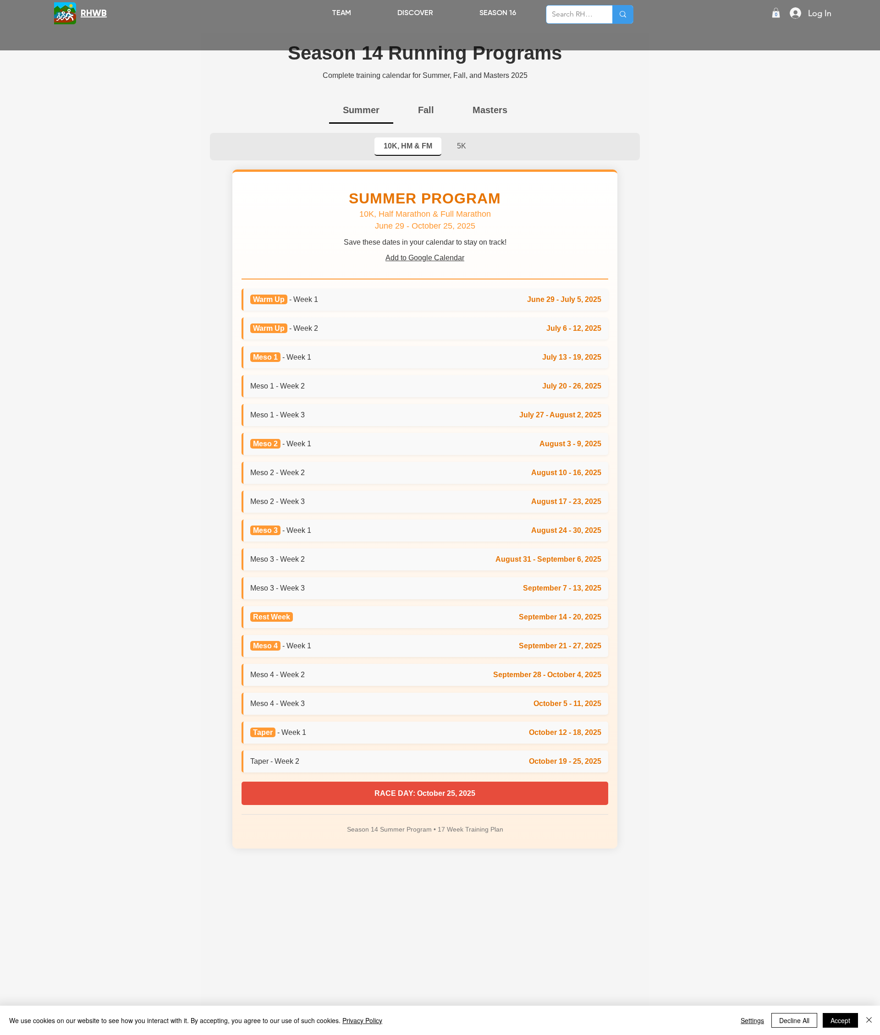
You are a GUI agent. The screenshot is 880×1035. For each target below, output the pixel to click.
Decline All (794, 1020)
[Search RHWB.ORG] (622, 14)
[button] (415, 12)
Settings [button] (752, 1020)
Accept (840, 1020)
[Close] (869, 1020)
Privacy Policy (362, 1020)
